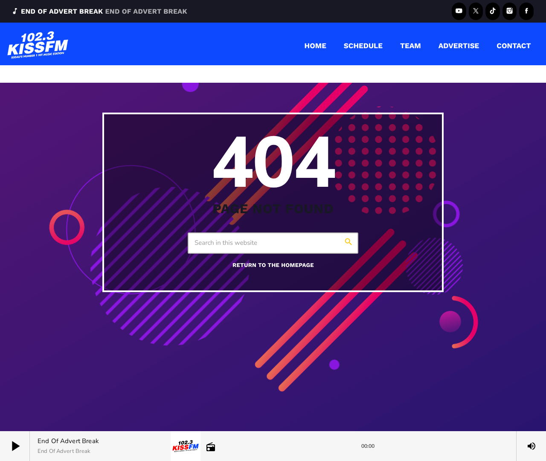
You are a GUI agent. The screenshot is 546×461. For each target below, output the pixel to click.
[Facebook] (526, 11)
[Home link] (38, 44)
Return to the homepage (273, 265)
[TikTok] (492, 11)
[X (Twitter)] (476, 11)
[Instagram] (509, 11)
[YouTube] (459, 11)
